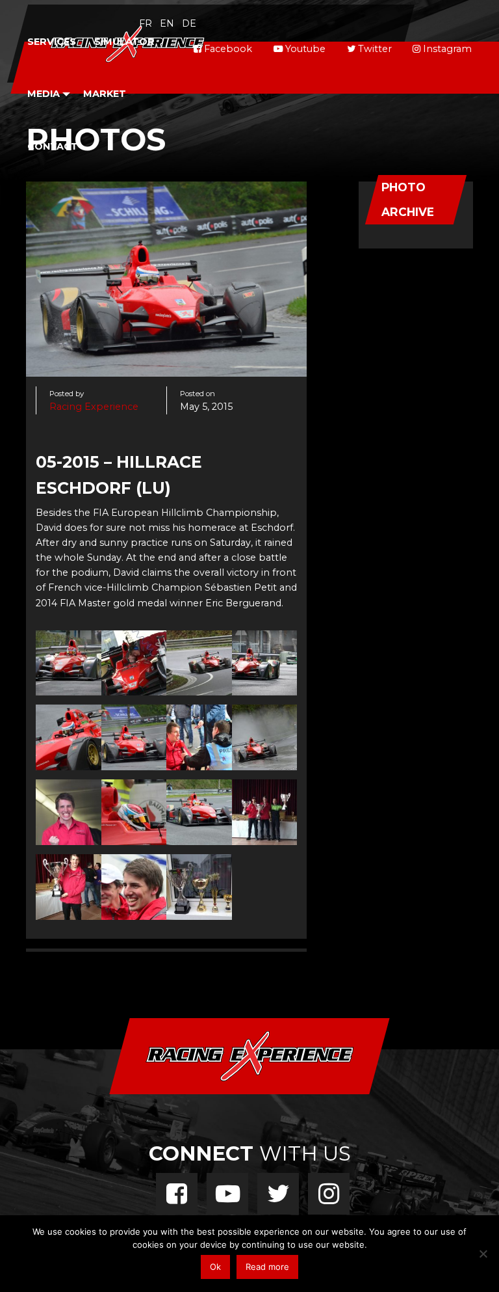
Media (43, 94)
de (189, 23)
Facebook (226, 49)
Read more (267, 1266)
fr (145, 23)
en (167, 23)
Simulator (124, 41)
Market (104, 94)
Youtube (304, 49)
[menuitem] (51, 42)
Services (51, 41)
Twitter (373, 49)
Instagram (446, 49)
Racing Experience (93, 406)
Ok (215, 1266)
